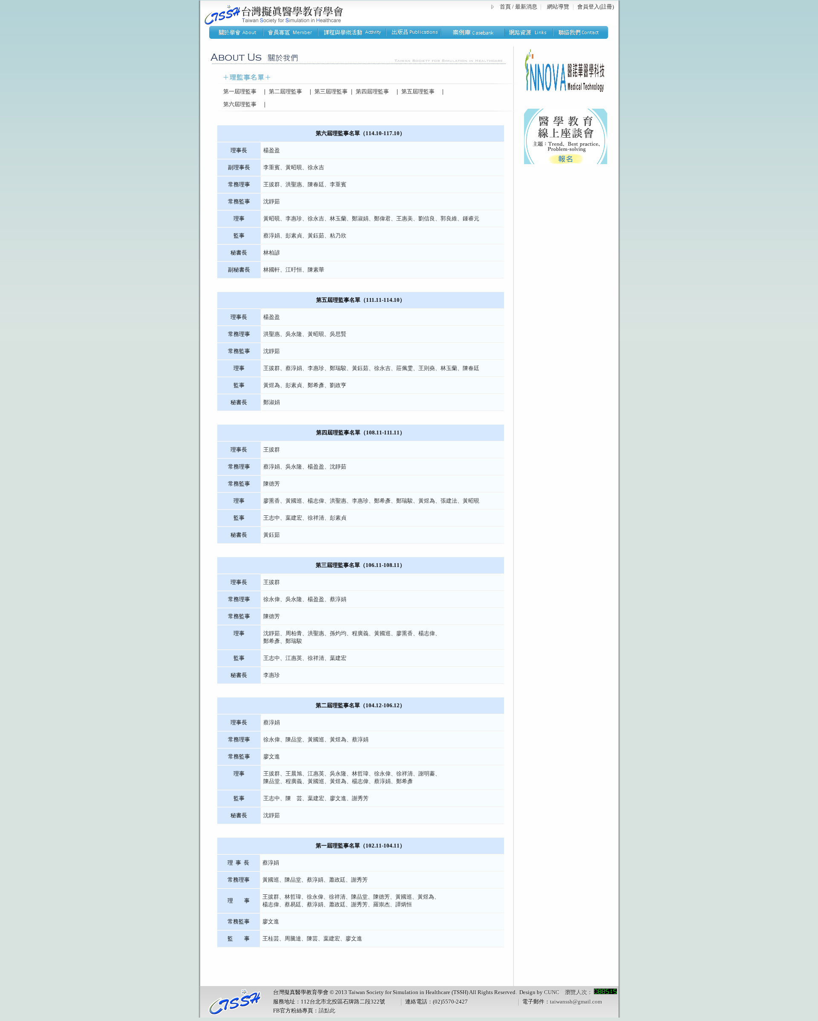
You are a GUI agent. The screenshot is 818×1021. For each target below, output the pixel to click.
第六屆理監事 (237, 104)
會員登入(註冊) (595, 6)
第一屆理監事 (237, 91)
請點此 (327, 1010)
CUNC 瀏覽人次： (569, 992)
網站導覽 (558, 6)
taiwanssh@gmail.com (576, 1001)
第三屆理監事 (330, 91)
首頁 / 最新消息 (518, 6)
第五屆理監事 (417, 91)
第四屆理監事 (371, 91)
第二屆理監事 (285, 91)
